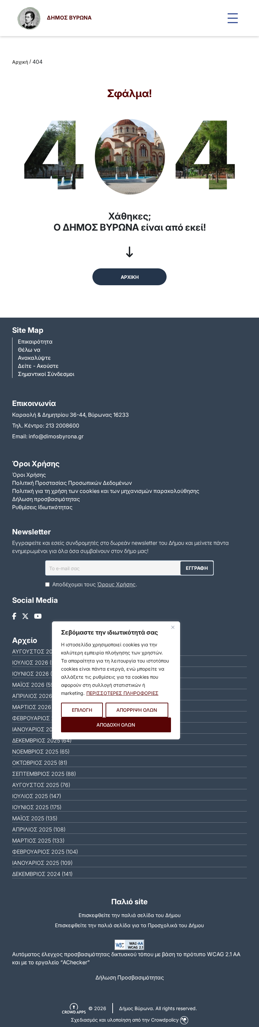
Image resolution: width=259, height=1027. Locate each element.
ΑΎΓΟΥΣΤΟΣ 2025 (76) (41, 785)
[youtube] (38, 616)
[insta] (25, 616)
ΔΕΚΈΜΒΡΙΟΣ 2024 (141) (42, 874)
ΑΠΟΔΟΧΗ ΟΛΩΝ (115, 725)
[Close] (173, 627)
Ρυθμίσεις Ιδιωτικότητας (42, 507)
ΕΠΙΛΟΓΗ (82, 710)
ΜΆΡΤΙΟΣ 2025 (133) (38, 840)
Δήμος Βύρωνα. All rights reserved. (158, 1008)
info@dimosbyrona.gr (56, 436)
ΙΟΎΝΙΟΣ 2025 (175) (36, 807)
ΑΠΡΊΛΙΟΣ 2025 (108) (38, 829)
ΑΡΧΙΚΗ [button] (130, 277)
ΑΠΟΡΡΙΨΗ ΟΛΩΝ (136, 710)
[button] (233, 18)
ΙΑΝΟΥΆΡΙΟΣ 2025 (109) (42, 862)
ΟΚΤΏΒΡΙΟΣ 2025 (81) (39, 762)
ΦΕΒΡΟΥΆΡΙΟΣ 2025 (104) (45, 851)
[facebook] (14, 616)
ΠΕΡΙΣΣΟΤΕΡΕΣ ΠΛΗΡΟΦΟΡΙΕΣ (122, 693)
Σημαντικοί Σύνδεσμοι (46, 374)
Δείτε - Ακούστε (38, 365)
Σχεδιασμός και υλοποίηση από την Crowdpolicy (125, 1020)
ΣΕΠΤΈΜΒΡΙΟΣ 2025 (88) (44, 773)
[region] (116, 680)
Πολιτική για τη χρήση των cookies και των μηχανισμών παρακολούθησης (105, 491)
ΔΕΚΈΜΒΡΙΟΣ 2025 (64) (41, 740)
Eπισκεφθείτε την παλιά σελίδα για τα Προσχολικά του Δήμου (129, 925)
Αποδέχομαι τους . (94, 584)
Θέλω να (29, 349)
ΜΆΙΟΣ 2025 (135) (34, 818)
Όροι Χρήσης (29, 474)
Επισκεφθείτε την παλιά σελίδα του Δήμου (130, 915)
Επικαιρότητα (35, 341)
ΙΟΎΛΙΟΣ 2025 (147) (36, 796)
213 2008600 (62, 425)
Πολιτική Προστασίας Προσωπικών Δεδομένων (72, 482)
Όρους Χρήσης (116, 584)
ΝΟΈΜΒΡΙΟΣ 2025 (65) (40, 751)
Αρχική (20, 62)
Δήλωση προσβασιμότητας (46, 499)
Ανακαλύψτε (34, 357)
